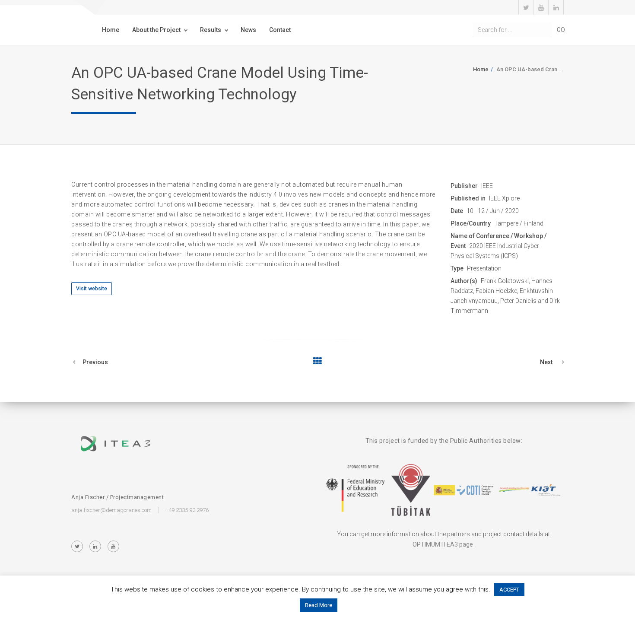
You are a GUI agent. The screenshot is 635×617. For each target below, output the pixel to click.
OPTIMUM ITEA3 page (443, 544)
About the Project (156, 29)
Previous (95, 362)
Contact (280, 29)
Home (110, 29)
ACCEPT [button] (509, 589)
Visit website (91, 289)
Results (210, 29)
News (248, 29)
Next (546, 362)
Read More (318, 605)
